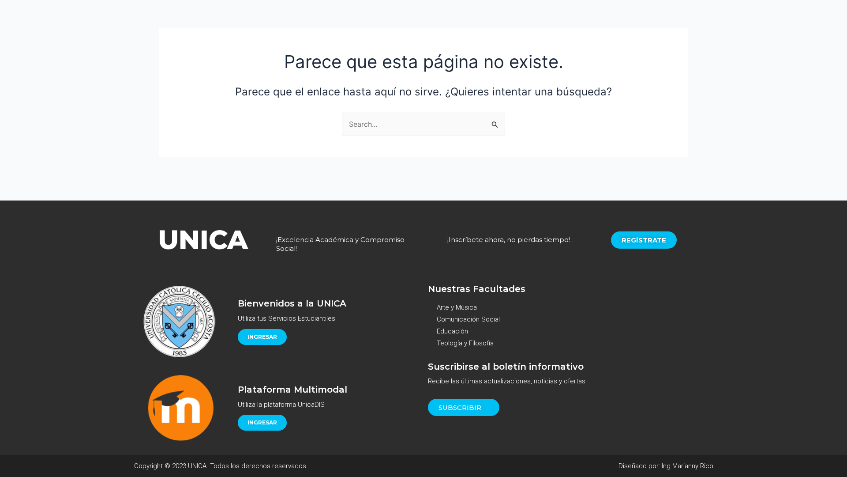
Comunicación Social (468, 319)
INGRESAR (262, 336)
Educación (452, 331)
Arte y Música (457, 307)
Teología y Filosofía (465, 343)
